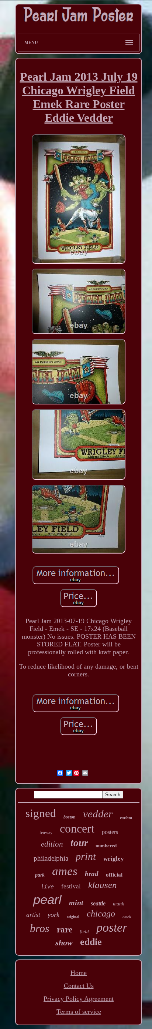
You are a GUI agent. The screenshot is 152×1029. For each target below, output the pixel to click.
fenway (45, 832)
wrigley (113, 858)
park (40, 875)
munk (118, 904)
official (114, 875)
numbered (106, 845)
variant (126, 818)
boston (69, 817)
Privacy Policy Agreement (79, 998)
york (53, 914)
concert (77, 828)
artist (33, 914)
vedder (98, 814)
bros (39, 928)
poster (111, 927)
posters (110, 832)
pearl (47, 899)
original (73, 917)
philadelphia (51, 858)
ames (64, 871)
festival (71, 886)
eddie (91, 941)
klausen (102, 885)
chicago (101, 913)
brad (92, 874)
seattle (98, 903)
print (86, 856)
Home (78, 972)
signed (40, 813)
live (47, 887)
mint (76, 902)
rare (64, 929)
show (64, 942)
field (84, 931)
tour (79, 842)
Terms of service (78, 1011)
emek (126, 916)
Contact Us (79, 985)
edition (52, 844)
